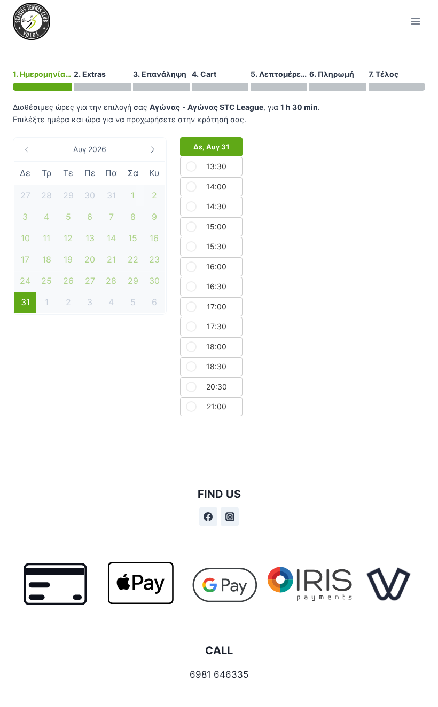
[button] (89, 149)
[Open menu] (415, 21)
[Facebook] (208, 516)
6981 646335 (219, 674)
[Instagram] (230, 516)
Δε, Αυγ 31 (211, 146)
